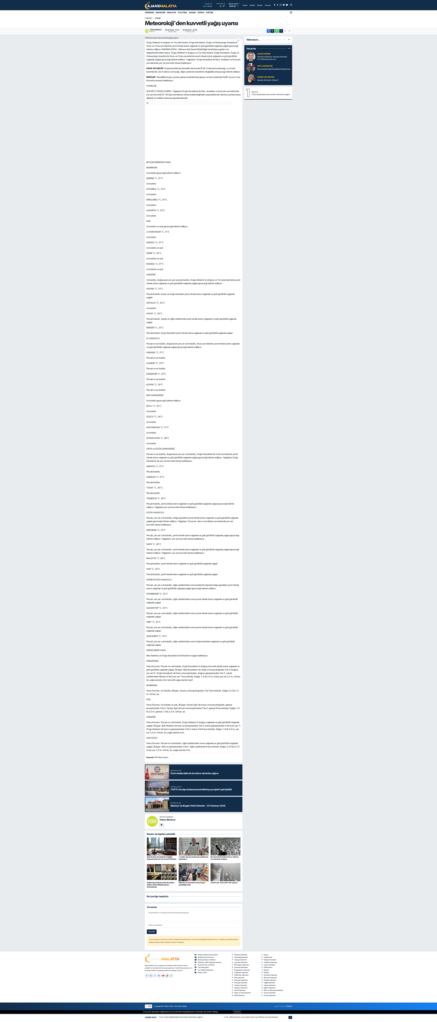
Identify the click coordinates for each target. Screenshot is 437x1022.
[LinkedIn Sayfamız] (284, 5)
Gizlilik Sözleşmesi (270, 962)
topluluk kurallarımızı (167, 939)
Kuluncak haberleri (241, 980)
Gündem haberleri (270, 975)
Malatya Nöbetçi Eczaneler (208, 955)
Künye (266, 955)
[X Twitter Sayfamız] (277, 5)
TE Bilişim (289, 1006)
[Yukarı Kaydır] (290, 1017)
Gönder (151, 932)
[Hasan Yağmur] (250, 56)
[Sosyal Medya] (161, 825)
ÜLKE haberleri (239, 995)
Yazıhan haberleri (240, 985)
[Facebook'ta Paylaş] (268, 31)
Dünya (201, 13)
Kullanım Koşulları (270, 960)
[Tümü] (289, 40)
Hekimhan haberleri (241, 975)
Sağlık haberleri (269, 983)
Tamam (237, 1012)
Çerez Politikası (269, 965)
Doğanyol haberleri (241, 972)
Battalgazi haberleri (241, 965)
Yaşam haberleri (270, 985)
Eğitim (209, 13)
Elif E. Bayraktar (264, 66)
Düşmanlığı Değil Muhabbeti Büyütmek (273, 69)
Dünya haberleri (270, 995)
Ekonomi (160, 13)
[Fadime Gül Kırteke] (250, 79)
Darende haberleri (241, 967)
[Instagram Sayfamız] (280, 5)
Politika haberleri (270, 980)
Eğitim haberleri (269, 988)
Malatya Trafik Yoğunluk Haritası (209, 962)
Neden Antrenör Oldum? (267, 80)
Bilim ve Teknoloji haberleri (273, 990)
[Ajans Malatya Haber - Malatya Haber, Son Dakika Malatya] (161, 5)
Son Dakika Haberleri (205, 970)
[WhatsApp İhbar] (171, 975)
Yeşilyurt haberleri (241, 988)
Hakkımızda (268, 957)
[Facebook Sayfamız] (274, 5)
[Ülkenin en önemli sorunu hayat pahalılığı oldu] (194, 872)
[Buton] (281, 31)
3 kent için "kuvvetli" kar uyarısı (224, 883)
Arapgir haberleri (240, 960)
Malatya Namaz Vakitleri (207, 960)
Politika (182, 13)
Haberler (148, 18)
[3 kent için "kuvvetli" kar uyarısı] (225, 872)
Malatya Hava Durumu (206, 957)
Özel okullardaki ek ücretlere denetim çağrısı (271, 95)
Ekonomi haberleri (270, 978)
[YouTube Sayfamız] (287, 5)
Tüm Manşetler (203, 967)
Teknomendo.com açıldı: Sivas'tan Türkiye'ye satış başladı (253, 1017)
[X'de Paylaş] (272, 31)
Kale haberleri (239, 978)
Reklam (266, 972)
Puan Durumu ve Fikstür (206, 965)
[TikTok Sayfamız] (167, 975)
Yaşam (192, 13)
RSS (149, 1006)
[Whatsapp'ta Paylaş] (277, 31)
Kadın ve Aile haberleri (242, 993)
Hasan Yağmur (264, 54)
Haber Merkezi (167, 820)
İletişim (266, 970)
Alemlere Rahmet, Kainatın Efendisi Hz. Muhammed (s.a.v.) (272, 58)
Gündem (149, 13)
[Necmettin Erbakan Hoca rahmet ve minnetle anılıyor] (225, 846)
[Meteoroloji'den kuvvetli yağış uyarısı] (193, 37)
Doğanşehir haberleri (242, 970)
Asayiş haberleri (270, 993)
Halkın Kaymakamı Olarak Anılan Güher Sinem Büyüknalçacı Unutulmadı (160, 885)
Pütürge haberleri (240, 983)
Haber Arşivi (202, 972)
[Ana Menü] (291, 12)
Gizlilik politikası (226, 1012)
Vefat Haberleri (240, 990)
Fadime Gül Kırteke (265, 77)
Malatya (171, 13)
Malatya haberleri (240, 955)
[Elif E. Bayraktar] (250, 68)
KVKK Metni (268, 967)
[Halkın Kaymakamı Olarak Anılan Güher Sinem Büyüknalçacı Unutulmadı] (162, 872)
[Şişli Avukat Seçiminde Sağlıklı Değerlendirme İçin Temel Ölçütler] (162, 846)
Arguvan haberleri (241, 962)
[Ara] (291, 5)
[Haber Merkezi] (152, 821)
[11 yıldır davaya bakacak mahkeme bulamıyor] (194, 846)
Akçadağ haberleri (241, 957)
